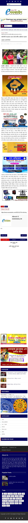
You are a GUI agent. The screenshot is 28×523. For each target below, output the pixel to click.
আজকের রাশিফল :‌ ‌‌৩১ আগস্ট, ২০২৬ (7, 394)
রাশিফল (3, 434)
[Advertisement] (14, 286)
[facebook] (7, 1)
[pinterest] (21, 1)
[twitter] (15, 1)
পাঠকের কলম (11, 500)
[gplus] (19, 518)
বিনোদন (3, 426)
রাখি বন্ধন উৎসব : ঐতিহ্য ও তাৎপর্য (14, 378)
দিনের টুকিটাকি (5, 422)
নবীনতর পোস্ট (4, 235)
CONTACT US (12, 447)
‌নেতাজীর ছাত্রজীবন (12, 476)
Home (2, 32)
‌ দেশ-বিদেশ (10, 493)
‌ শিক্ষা (23, 493)
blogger (5, 239)
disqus (14, 239)
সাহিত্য (4, 505)
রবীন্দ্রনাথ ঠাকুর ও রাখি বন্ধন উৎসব (13, 384)
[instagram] (18, 1)
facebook (22, 239)
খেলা (3, 419)
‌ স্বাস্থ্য (4, 496)
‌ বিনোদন (15, 493)
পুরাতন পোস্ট (24, 235)
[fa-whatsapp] (10, 1)
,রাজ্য (21, 43)
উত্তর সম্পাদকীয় (5, 498)
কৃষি (10, 498)
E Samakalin (13, 514)
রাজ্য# (6, 206)
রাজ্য (6, 32)
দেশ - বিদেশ (4, 424)
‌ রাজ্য (19, 493)
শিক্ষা (20, 503)
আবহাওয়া (21, 496)
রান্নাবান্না (11, 503)
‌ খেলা (5, 493)
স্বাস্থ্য (8, 505)
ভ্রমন (4, 503)
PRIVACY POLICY (6, 450)
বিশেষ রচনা (4, 429)
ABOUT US (4, 447)
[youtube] (12, 1)
